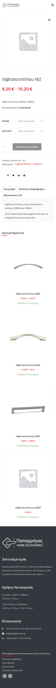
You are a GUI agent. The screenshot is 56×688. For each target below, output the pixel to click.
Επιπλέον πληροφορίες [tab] (32, 189)
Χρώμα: (6, 121)
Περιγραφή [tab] (9, 189)
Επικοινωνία (8, 666)
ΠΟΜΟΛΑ (37, 164)
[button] (49, 20)
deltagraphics (8, 656)
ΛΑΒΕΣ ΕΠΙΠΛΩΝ (23, 164)
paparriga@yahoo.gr (16, 633)
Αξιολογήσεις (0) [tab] (13, 195)
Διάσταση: (7, 131)
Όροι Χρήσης (8, 662)
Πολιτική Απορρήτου (12, 659)
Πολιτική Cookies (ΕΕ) (12, 670)
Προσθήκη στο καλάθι (27, 147)
